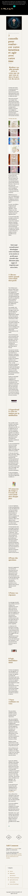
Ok (14, 6)
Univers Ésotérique (14, 884)
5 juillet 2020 (14, 164)
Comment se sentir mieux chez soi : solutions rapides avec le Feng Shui (14, 126)
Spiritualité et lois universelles (14, 167)
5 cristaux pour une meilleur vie (14, 136)
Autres (11, 871)
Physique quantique (14, 877)
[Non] (26, 4)
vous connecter (15, 848)
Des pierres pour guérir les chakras (14, 160)
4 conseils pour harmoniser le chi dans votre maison (14, 150)
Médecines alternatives (13, 33)
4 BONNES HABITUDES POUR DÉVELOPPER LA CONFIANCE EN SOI (14, 142)
